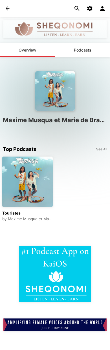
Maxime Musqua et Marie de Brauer (40, 219)
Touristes (11, 213)
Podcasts (82, 50)
